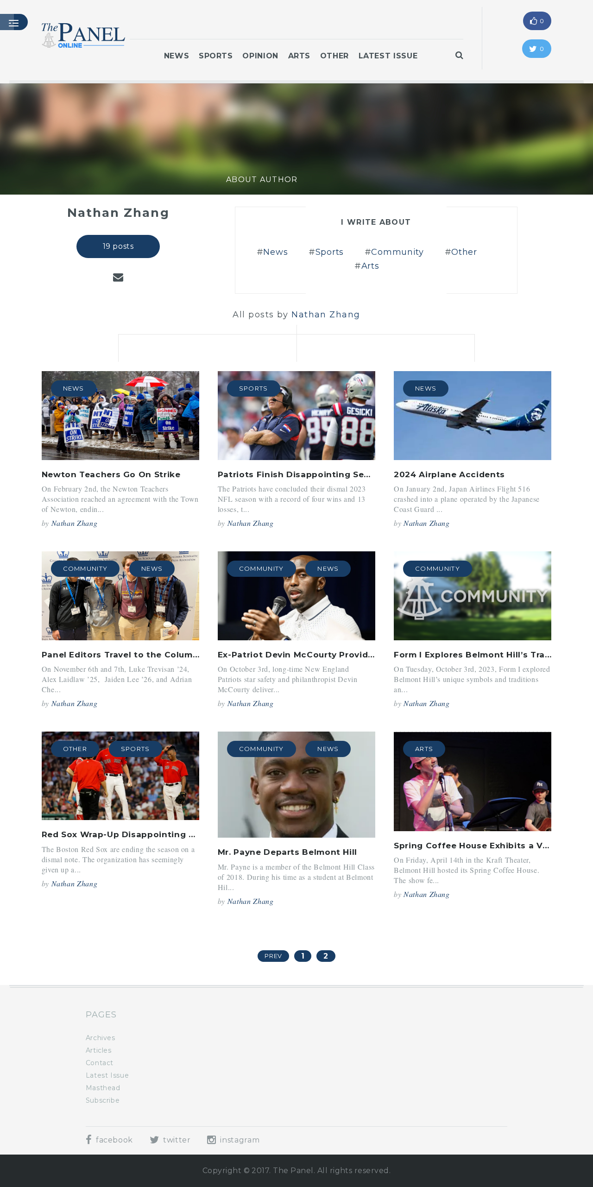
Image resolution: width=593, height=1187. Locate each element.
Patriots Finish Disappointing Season (302, 474)
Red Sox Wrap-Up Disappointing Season (131, 834)
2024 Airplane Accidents (449, 474)
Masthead (103, 1088)
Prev (273, 956)
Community (397, 252)
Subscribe (103, 1100)
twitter (175, 1140)
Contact (100, 1063)
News (176, 55)
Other (334, 55)
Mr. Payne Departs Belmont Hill (287, 852)
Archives (100, 1038)
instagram (238, 1140)
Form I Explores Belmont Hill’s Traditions (485, 654)
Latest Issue (388, 55)
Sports (216, 55)
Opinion (260, 55)
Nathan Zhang (74, 523)
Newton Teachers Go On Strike (111, 474)
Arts (299, 55)
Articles (99, 1050)
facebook (113, 1140)
